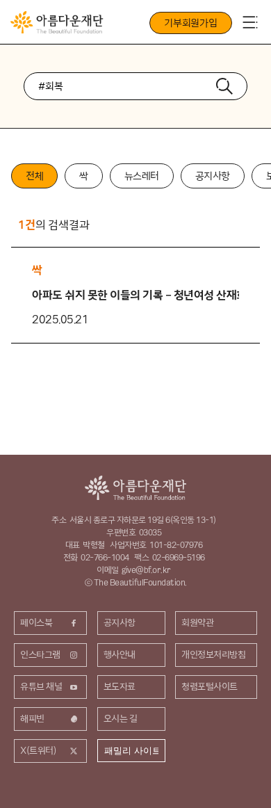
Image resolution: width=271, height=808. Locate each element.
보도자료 (120, 686)
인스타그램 (40, 654)
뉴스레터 (141, 176)
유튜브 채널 (41, 686)
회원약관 (197, 622)
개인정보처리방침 (213, 654)
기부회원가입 (190, 23)
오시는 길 (121, 718)
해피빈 (32, 718)
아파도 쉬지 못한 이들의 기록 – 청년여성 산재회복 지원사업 (135, 295)
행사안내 (120, 654)
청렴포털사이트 (209, 686)
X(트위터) (38, 750)
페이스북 (36, 622)
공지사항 (212, 176)
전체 (34, 176)
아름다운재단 (135, 488)
